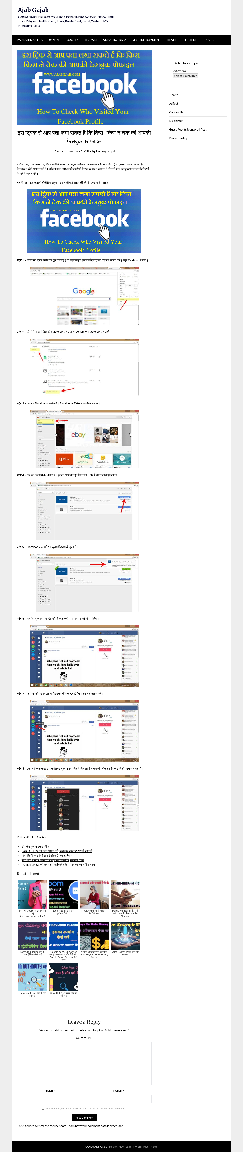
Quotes (73, 39)
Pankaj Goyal (105, 151)
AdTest (173, 103)
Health (172, 39)
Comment (84, 1037)
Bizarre (209, 39)
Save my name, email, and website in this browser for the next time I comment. (85, 1108)
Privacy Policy (178, 138)
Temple (190, 39)
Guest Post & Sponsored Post (188, 129)
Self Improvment (147, 39)
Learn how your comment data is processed (95, 1126)
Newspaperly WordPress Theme (138, 1146)
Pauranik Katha (30, 39)
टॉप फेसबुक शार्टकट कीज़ (35, 846)
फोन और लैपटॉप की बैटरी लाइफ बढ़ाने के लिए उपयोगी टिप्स (53, 860)
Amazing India (114, 39)
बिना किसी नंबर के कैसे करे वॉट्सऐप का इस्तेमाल (47, 855)
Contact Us (176, 112)
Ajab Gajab (33, 9)
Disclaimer (176, 120)
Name (50, 1091)
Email (118, 1091)
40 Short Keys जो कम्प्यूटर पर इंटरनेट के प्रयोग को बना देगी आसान (58, 864)
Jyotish (55, 39)
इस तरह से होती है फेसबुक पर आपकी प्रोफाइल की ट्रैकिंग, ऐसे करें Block (69, 182)
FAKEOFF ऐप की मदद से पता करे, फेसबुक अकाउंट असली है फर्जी (57, 851)
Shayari (91, 39)
